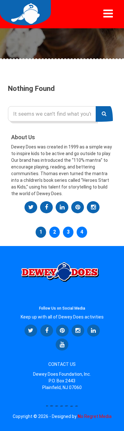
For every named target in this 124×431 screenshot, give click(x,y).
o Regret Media (95, 416)
